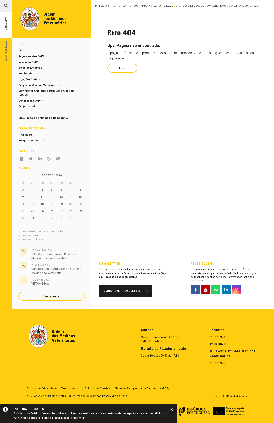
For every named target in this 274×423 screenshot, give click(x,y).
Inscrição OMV (28, 62)
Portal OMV (6, 24)
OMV (21, 50)
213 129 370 (217, 337)
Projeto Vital (26, 106)
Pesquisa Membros (31, 140)
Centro (126, 6)
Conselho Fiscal (216, 6)
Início (122, 68)
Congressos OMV (29, 100)
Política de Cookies (97, 388)
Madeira (145, 6)
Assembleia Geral (193, 6)
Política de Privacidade (42, 388)
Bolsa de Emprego (30, 67)
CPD (178, 6)
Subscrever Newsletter (122, 291)
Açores (157, 6)
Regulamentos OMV (31, 56)
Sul (136, 6)
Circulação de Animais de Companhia (43, 117)
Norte (116, 6)
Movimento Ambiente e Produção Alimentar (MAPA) (47, 92)
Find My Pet (25, 134)
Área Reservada (6, 50)
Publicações (26, 73)
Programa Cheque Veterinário (38, 85)
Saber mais (78, 417)
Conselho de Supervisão (243, 6)
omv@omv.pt (217, 343)
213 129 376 (217, 363)
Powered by (230, 396)
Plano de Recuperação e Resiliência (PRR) (142, 388)
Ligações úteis (28, 79)
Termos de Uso (71, 388)
